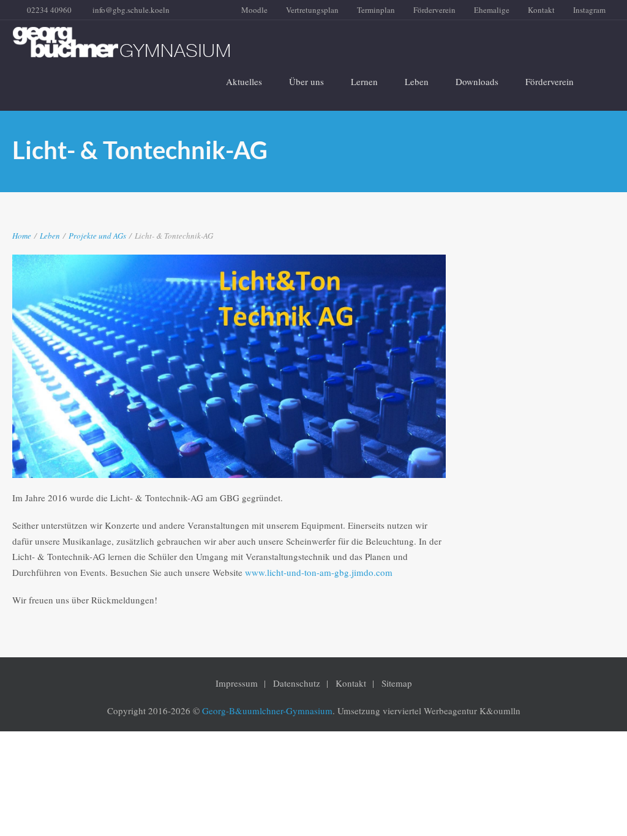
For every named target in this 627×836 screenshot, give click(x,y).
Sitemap (396, 683)
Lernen (364, 81)
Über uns (306, 81)
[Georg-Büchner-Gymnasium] (304, 42)
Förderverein (434, 9)
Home (21, 235)
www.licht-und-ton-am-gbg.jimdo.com (318, 572)
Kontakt (541, 9)
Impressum (237, 683)
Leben (417, 81)
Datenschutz (296, 683)
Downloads (477, 81)
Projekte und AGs (97, 235)
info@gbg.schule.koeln (131, 9)
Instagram (589, 9)
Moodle (254, 9)
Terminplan (376, 9)
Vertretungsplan (312, 9)
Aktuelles (244, 81)
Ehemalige (491, 9)
